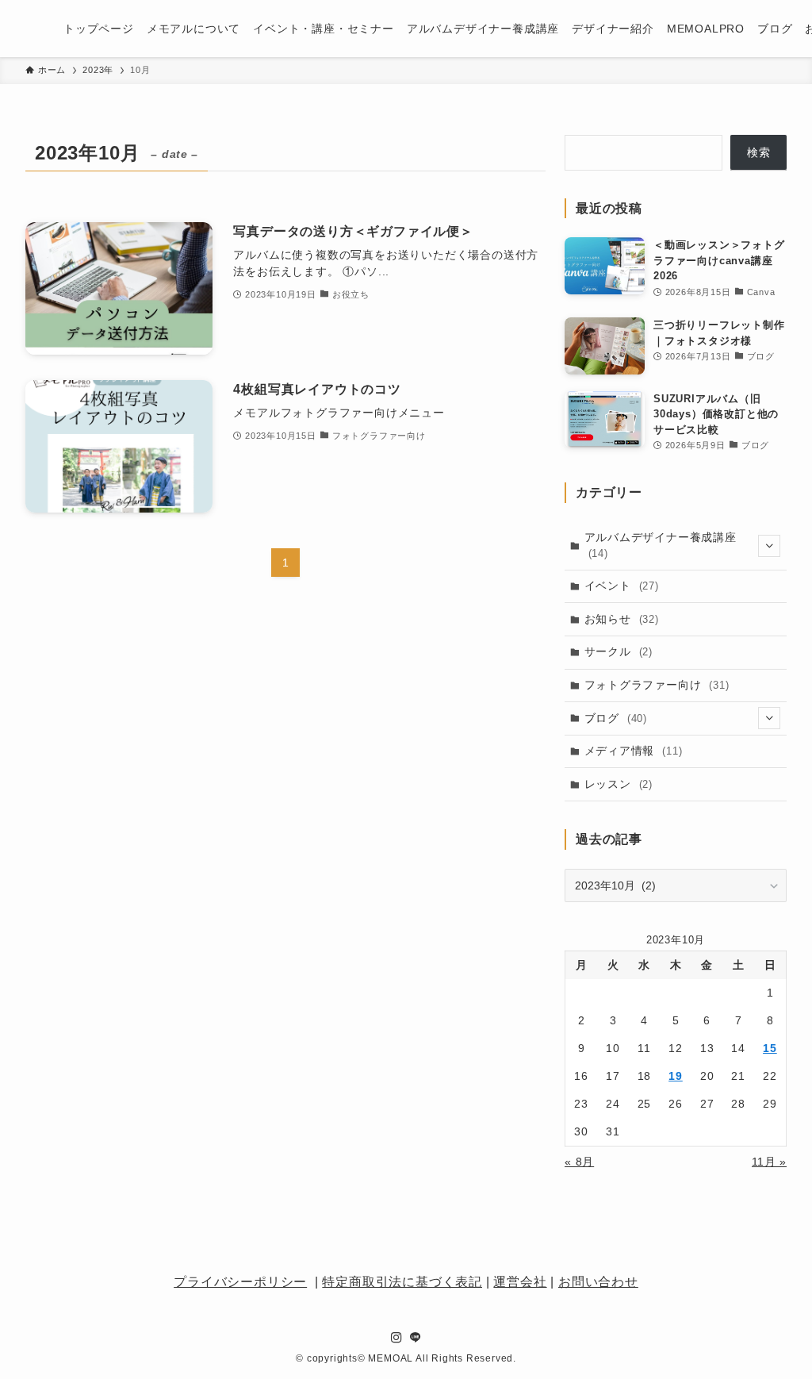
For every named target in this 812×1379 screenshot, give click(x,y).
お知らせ (621, 619)
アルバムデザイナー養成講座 (660, 545)
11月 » (769, 1161)
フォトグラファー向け (657, 684)
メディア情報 (633, 750)
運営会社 (519, 1282)
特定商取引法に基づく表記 (402, 1282)
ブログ (615, 718)
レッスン (618, 784)
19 (675, 1076)
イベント (621, 585)
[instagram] (396, 1338)
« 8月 (579, 1161)
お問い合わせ (598, 1282)
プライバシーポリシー (240, 1282)
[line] (415, 1338)
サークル (618, 651)
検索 (759, 152)
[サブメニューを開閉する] (769, 546)
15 (770, 1048)
